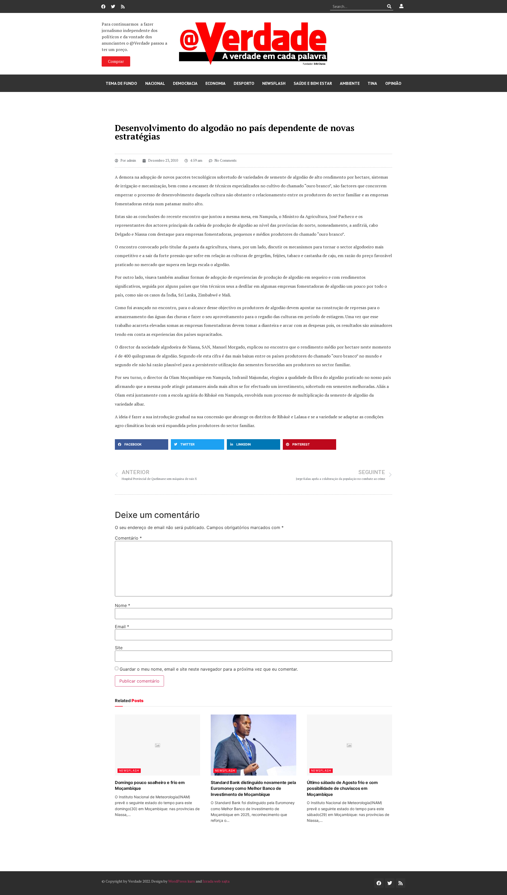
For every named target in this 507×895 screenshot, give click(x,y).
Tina (372, 83)
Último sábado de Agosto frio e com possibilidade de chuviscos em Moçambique (342, 788)
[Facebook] (103, 6)
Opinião (393, 83)
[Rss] (123, 6)
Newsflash (273, 83)
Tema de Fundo (121, 83)
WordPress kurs (181, 881)
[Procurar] (389, 6)
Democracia (185, 83)
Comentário (128, 538)
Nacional (155, 83)
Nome (122, 605)
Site (119, 648)
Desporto (244, 83)
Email (122, 626)
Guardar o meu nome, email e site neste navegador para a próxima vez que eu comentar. (209, 669)
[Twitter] (113, 6)
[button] (141, 444)
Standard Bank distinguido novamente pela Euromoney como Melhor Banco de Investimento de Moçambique (253, 788)
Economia (215, 83)
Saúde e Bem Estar (313, 83)
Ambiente (350, 83)
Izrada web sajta (216, 881)
